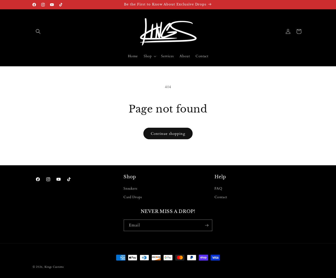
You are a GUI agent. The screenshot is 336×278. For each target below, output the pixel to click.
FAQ (218, 188)
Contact (220, 197)
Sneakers (130, 188)
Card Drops (132, 197)
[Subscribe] (206, 225)
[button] (38, 31)
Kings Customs (54, 267)
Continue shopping (168, 133)
